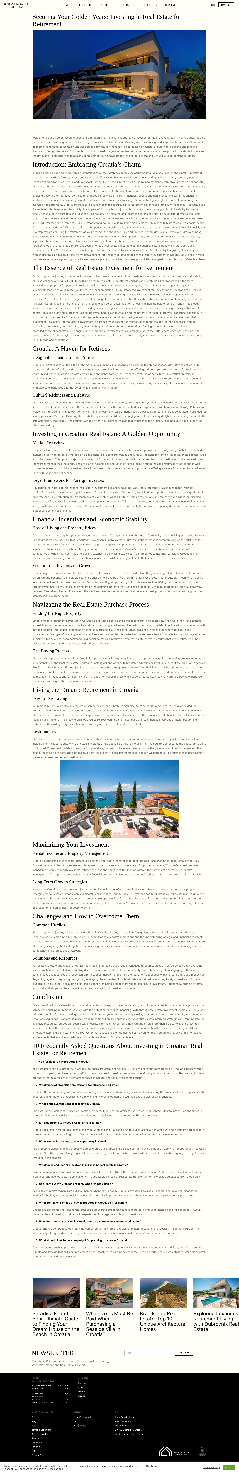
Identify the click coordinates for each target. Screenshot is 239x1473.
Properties (85, 5)
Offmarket (37, 1442)
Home (65, 5)
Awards (35, 1438)
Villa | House (79, 1425)
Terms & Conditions (41, 1429)
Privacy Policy (38, 1455)
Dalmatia (82, 1383)
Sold (34, 1451)
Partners (36, 1417)
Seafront (108, 5)
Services (129, 5)
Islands (81, 1396)
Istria (80, 1387)
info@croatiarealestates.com (129, 1434)
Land (75, 1421)
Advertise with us (41, 1434)
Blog (34, 1421)
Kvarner (82, 1391)
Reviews (36, 1446)
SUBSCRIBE (184, 1352)
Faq (33, 1425)
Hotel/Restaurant (82, 1417)
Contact (171, 5)
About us (150, 5)
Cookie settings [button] (211, 1467)
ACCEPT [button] (229, 1467)
